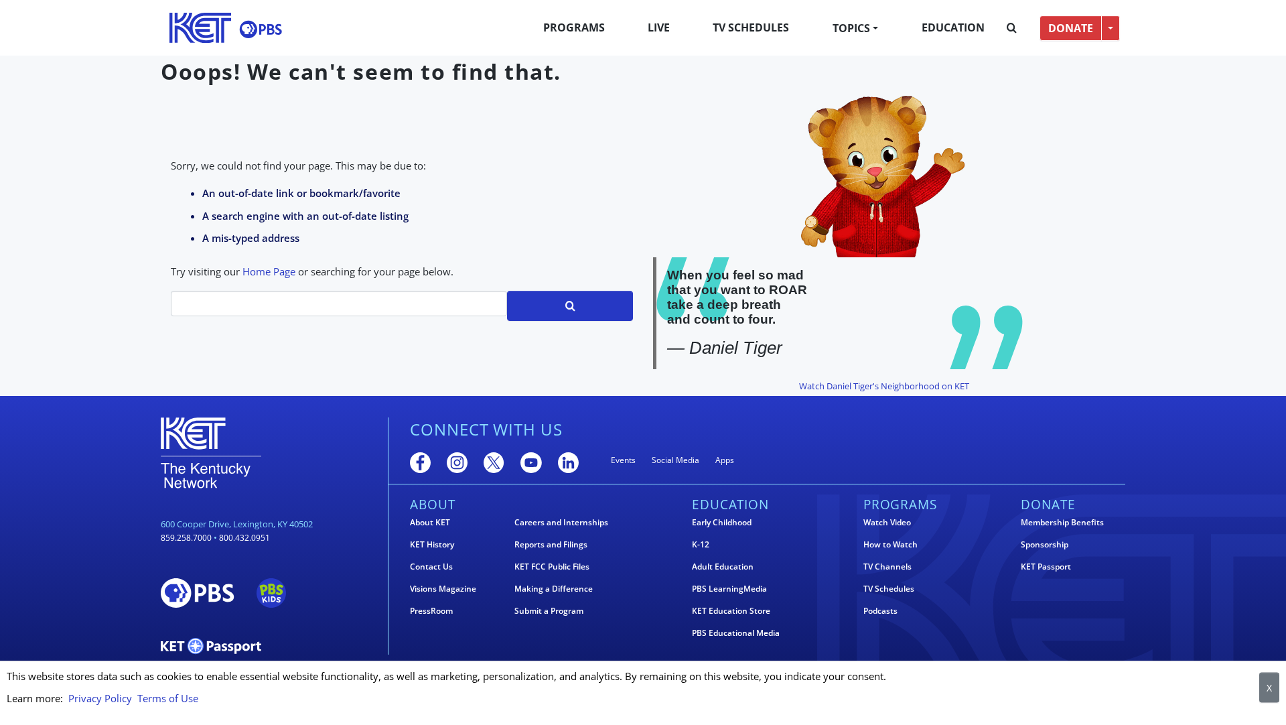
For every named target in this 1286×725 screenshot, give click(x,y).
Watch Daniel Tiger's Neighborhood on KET (884, 386)
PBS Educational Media (736, 633)
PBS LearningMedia (729, 589)
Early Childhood (722, 522)
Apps (724, 460)
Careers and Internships (561, 522)
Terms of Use (167, 698)
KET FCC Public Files (551, 567)
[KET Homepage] (200, 28)
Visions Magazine (443, 589)
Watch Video (887, 522)
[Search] (1012, 28)
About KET (430, 522)
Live (659, 27)
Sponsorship (1044, 544)
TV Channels (887, 567)
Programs (574, 27)
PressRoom (431, 611)
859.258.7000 (186, 537)
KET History (432, 544)
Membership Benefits (1062, 522)
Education (953, 27)
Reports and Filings (550, 544)
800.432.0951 (244, 537)
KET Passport (1046, 567)
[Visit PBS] (260, 29)
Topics (851, 28)
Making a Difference (553, 589)
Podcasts (880, 611)
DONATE (1070, 28)
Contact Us (431, 567)
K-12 (700, 544)
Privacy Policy (100, 698)
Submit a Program (548, 611)
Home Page (268, 271)
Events (623, 460)
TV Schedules (751, 27)
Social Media (675, 460)
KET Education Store (731, 611)
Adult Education (723, 567)
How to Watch (890, 544)
